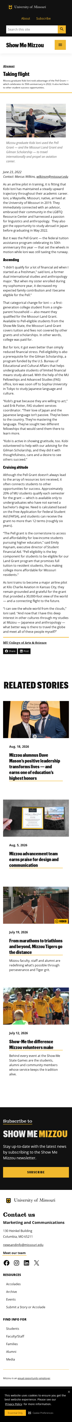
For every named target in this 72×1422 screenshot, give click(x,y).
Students (12, 1328)
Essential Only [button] (15, 1413)
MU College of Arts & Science (25, 643)
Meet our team (14, 1253)
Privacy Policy (13, 1404)
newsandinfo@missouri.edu (23, 1245)
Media (10, 1359)
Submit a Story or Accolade (25, 1307)
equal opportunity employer (34, 1378)
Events (11, 1299)
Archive (11, 1292)
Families (12, 1344)
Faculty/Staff (15, 1336)
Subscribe (43, 18)
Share (11, 651)
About (25, 18)
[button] (40, 1413)
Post (26, 651)
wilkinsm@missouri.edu (52, 176)
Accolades (13, 1284)
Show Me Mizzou (25, 44)
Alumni (9, 66)
